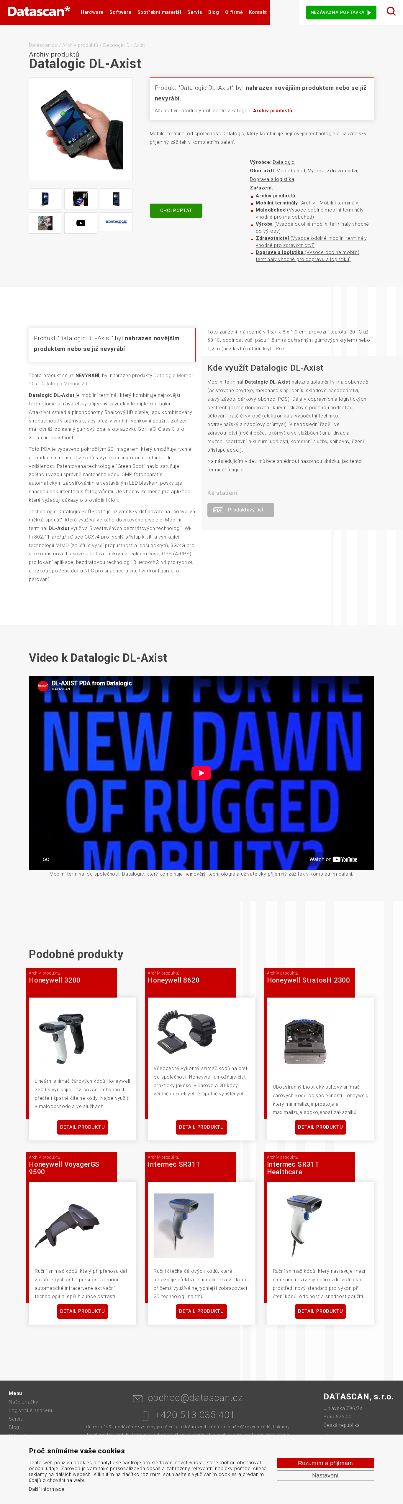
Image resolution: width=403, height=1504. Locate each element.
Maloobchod (290, 171)
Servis (194, 12)
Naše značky (23, 1402)
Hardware (92, 12)
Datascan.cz (43, 45)
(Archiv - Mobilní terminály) (308, 203)
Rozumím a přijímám (325, 1463)
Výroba (316, 171)
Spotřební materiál (159, 12)
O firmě (234, 12)
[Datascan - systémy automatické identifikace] (39, 12)
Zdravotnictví (342, 171)
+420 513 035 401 (195, 1414)
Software (120, 12)
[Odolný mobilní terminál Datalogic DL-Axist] (80, 129)
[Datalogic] (116, 221)
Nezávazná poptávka (338, 12)
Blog (213, 12)
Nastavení (325, 1475)
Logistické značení (30, 1410)
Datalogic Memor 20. (64, 384)
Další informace (47, 1489)
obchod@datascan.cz (195, 1397)
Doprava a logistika (272, 179)
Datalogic (284, 162)
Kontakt (258, 12)
